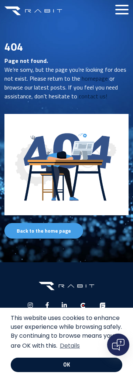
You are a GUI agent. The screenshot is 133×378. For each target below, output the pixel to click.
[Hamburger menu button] (122, 9)
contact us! (93, 96)
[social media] (30, 305)
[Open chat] (118, 345)
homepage (95, 78)
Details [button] (70, 345)
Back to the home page (44, 230)
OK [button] (66, 365)
